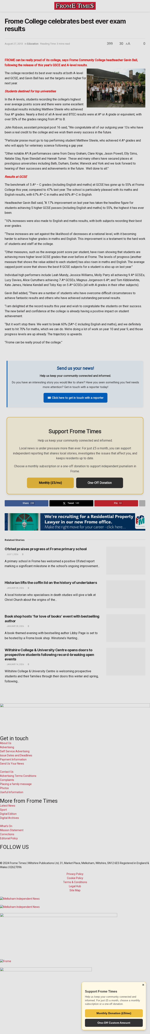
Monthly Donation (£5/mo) (113, 1013)
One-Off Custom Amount (113, 1022)
